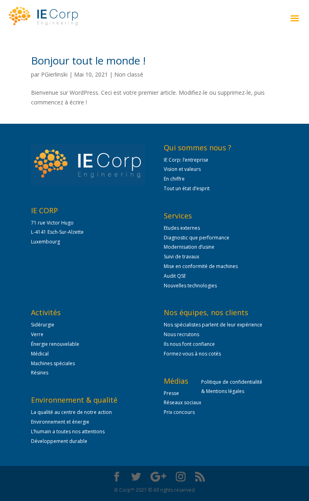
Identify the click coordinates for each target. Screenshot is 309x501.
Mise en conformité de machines (201, 266)
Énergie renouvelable (55, 344)
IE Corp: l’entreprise (186, 159)
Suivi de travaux (181, 256)
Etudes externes (182, 228)
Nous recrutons (181, 334)
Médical (40, 353)
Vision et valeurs (182, 169)
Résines (39, 372)
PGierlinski (54, 74)
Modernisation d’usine (189, 246)
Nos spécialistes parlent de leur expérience (213, 324)
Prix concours (179, 412)
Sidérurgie (42, 324)
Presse (171, 393)
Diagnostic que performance (196, 237)
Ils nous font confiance (189, 344)
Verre (37, 334)
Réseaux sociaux (182, 402)
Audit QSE (175, 275)
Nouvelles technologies (190, 285)
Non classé (128, 74)
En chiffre (174, 178)
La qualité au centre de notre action (71, 412)
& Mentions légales (222, 391)
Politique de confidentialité (232, 381)
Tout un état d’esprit (187, 188)
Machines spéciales (53, 363)
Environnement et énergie (60, 421)
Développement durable (59, 441)
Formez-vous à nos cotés (192, 353)
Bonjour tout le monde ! (88, 60)
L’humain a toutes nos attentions (68, 431)
